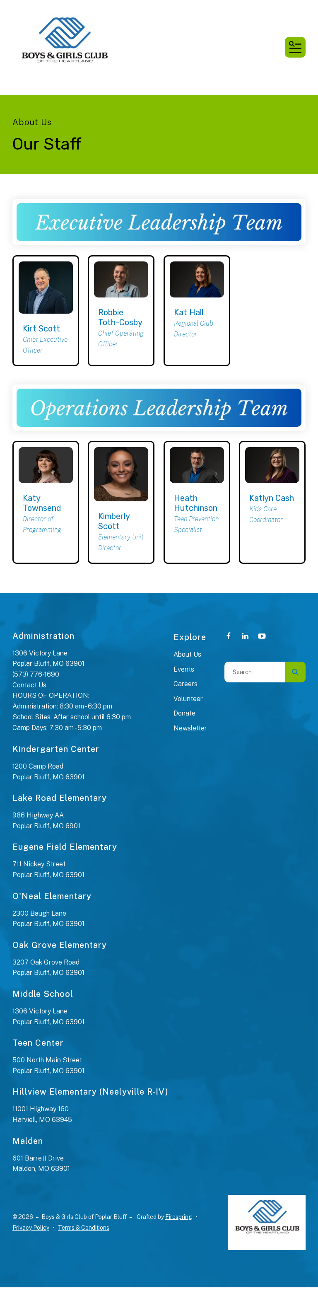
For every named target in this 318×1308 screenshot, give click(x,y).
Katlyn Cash (271, 498)
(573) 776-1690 (35, 674)
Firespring (178, 1217)
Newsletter (190, 728)
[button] (295, 47)
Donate (184, 713)
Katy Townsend (42, 503)
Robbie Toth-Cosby (120, 317)
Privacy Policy (30, 1227)
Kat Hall (188, 312)
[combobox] (254, 672)
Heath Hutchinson (195, 503)
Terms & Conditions (83, 1227)
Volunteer (188, 699)
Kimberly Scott (114, 521)
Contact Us (29, 685)
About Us (187, 654)
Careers (185, 684)
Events (183, 669)
